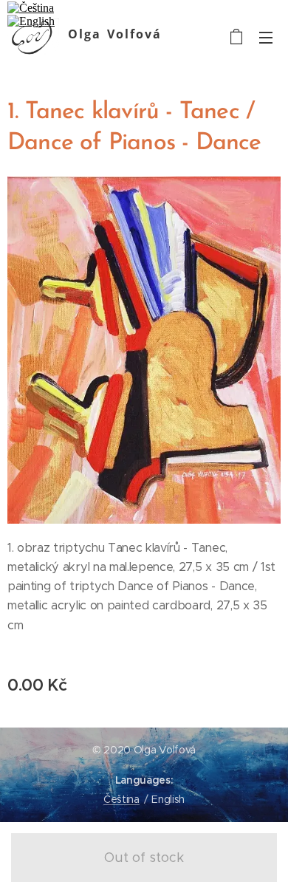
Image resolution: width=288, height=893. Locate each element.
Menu (266, 37)
